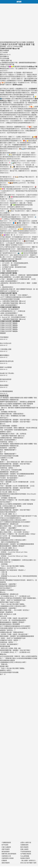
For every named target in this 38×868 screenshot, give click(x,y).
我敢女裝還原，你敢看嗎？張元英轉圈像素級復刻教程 (17, 474)
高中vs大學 (3, 616)
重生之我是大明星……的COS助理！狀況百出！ (15, 526)
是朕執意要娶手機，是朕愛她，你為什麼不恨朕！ (15, 420)
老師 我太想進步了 (6, 502)
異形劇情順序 (6, 851)
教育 (32, 42)
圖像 (24, 42)
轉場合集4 (3, 654)
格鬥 (15, 42)
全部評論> (35, 420)
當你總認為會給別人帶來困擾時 (10, 466)
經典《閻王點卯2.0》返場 (8, 614)
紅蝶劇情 (4, 860)
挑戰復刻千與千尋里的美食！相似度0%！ (13, 476)
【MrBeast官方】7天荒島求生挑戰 (11, 470)
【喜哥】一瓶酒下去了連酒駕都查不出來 (12, 530)
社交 (21, 42)
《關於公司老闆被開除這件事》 (10, 542)
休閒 (4, 42)
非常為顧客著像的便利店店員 (9, 550)
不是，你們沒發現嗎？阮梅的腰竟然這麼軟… (14, 430)
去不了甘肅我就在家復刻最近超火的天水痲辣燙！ (15, 522)
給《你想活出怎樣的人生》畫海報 (10, 506)
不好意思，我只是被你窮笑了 (9, 478)
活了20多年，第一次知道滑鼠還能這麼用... (13, 536)
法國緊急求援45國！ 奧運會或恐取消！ (12, 438)
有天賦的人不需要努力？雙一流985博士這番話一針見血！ (18, 500)
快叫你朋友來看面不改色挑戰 (9, 456)
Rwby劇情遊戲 (24, 856)
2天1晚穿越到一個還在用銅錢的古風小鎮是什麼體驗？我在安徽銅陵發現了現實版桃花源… (18, 445)
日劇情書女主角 (6, 856)
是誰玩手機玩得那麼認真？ (8, 480)
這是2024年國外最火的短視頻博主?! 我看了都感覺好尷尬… (18, 598)
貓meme (2, 424)
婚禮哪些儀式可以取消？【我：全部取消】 (13, 434)
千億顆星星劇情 (6, 842)
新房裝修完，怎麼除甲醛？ (8, 448)
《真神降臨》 (4, 564)
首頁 (1, 42)
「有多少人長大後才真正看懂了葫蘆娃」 (12, 566)
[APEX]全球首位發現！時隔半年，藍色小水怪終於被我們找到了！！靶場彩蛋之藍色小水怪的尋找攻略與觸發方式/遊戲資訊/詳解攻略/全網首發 (18, 658)
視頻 (29, 42)
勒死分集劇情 (24, 847)
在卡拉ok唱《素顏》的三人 (8, 492)
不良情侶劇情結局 (25, 851)
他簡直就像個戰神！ (6, 554)
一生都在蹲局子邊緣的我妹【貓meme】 (12, 436)
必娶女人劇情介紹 (25, 842)
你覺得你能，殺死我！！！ (8, 442)
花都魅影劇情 (24, 845)
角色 (12, 42)
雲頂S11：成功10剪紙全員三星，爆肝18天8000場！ (16, 462)
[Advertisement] (19, 22)
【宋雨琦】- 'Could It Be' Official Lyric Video (13, 552)
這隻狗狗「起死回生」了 (8, 630)
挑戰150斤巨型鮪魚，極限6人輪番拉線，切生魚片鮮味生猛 (18, 428)
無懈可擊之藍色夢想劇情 (9, 854)
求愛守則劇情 (6, 849)
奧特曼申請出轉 (5, 538)
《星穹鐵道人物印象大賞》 (8, 498)
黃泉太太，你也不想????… (8, 568)
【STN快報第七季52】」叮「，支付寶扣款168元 (15, 596)
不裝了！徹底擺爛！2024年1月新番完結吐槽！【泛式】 (17, 482)
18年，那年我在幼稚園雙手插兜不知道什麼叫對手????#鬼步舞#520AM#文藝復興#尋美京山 (18, 517)
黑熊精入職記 (4, 666)
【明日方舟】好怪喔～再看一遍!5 (10, 648)
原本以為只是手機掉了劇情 (28, 863)
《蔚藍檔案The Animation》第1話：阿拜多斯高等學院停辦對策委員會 (18, 577)
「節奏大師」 (4, 460)
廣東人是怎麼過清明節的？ (8, 440)
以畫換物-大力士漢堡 (6, 458)
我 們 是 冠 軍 (4, 484)
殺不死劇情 (5, 845)
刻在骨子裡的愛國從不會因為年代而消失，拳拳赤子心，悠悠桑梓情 (18, 581)
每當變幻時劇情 (25, 858)
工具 (26, 42)
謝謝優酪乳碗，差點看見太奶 (9, 472)
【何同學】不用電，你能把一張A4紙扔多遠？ (14, 618)
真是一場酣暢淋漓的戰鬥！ (8, 450)
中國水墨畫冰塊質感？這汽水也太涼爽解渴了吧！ (15, 628)
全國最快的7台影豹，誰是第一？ (10, 640)
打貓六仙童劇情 (6, 847)
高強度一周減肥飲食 (6, 612)
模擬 (7, 42)
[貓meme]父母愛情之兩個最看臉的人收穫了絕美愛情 (16, 504)
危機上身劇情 (24, 849)
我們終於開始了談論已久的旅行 (10, 602)
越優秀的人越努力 (5, 432)
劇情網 (19, 2)
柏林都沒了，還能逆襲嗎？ (8, 528)
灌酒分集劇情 (6, 863)
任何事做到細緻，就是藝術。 (9, 426)
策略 (9, 42)
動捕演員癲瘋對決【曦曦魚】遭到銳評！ (12, 546)
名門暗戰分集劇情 (25, 854)
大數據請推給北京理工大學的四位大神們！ (13, 520)
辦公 (18, 42)
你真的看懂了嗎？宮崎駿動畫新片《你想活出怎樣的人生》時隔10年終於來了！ (18, 561)
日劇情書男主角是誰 (8, 858)
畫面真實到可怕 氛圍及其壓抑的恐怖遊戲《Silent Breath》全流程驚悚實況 (18, 495)
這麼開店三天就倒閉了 (7, 590)
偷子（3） (3, 452)
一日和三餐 (3, 572)
